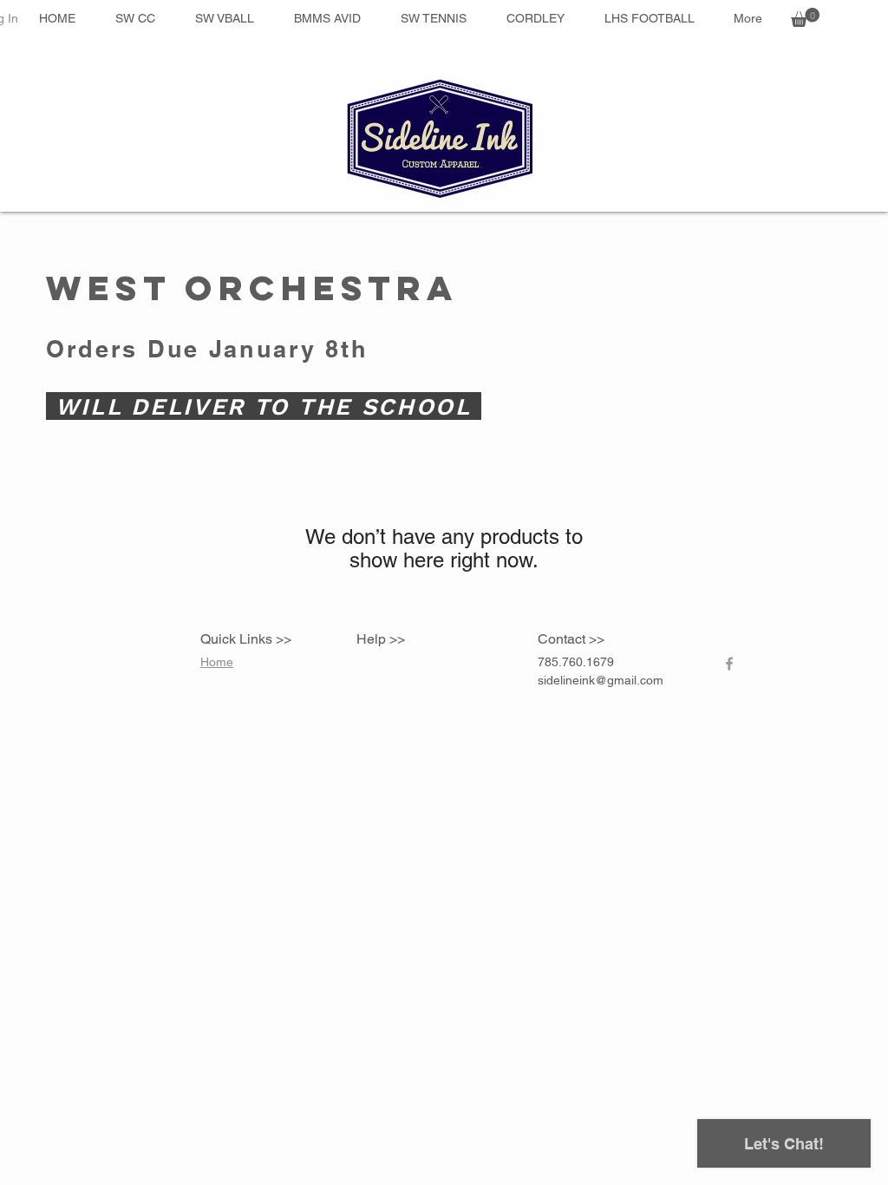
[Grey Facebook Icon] (729, 663)
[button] (805, 17)
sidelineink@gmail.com (600, 680)
